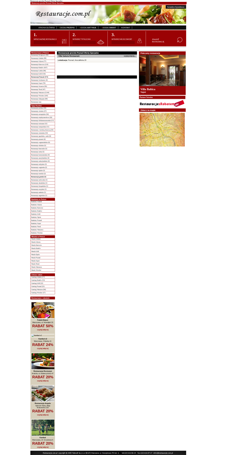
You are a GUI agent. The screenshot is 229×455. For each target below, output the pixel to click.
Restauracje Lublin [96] (38, 71)
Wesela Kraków (36, 248)
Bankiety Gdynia (36, 205)
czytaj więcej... (130, 56)
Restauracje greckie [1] (38, 177)
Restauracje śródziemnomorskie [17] (42, 120)
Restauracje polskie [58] (38, 108)
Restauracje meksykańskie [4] (40, 161)
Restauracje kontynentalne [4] (40, 155)
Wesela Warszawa (36, 267)
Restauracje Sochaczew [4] (39, 80)
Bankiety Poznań (36, 220)
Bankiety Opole (36, 217)
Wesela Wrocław (36, 270)
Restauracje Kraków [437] (39, 67)
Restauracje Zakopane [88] (39, 99)
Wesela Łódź (35, 251)
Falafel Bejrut (42, 320)
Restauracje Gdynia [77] (38, 61)
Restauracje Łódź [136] (38, 74)
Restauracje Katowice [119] (39, 64)
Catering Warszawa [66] (38, 289)
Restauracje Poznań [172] (39, 77)
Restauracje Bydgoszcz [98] (39, 55)
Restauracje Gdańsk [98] (38, 58)
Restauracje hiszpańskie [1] (39, 186)
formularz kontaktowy (175, 7)
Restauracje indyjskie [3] (39, 164)
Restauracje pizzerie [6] (38, 139)
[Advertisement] (76, 69)
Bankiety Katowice (37, 208)
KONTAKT (125, 27)
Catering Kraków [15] (38, 280)
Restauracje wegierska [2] (39, 167)
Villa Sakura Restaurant (68, 56)
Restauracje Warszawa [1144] (40, 92)
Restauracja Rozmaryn (42, 371)
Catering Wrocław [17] (38, 292)
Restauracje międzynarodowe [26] (41, 117)
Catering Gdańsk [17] (38, 277)
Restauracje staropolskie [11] (40, 127)
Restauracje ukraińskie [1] (39, 183)
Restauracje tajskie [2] (38, 170)
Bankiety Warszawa (37, 230)
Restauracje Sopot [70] (38, 83)
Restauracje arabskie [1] (38, 192)
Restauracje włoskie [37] (38, 111)
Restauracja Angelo (43, 403)
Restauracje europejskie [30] (40, 114)
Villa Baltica (148, 89)
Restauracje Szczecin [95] (39, 86)
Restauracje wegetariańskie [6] (40, 142)
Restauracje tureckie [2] (38, 173)
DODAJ (66, 27)
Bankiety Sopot (36, 223)
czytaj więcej (42, 330)
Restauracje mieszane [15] (39, 123)
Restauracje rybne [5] (37, 152)
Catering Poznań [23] (37, 286)
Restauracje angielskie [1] (39, 195)
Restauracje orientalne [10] (39, 133)
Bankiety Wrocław (37, 233)
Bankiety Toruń (36, 226)
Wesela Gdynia (35, 242)
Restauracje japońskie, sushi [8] (41, 136)
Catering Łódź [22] (37, 283)
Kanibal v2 (42, 339)
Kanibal (43, 437)
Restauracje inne (36, 102)
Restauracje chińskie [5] (38, 145)
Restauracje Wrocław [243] (39, 96)
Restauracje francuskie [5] (39, 148)
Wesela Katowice (36, 245)
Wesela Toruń (35, 264)
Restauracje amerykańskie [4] (40, 158)
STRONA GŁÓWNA (46, 27)
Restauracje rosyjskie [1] (38, 189)
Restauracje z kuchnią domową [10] (42, 130)
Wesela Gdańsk (36, 239)
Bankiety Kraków (36, 211)
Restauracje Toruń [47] (38, 89)
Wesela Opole (35, 254)
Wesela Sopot (35, 261)
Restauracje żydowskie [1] (39, 180)
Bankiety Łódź (35, 214)
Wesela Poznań (35, 258)
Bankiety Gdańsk (36, 201)
